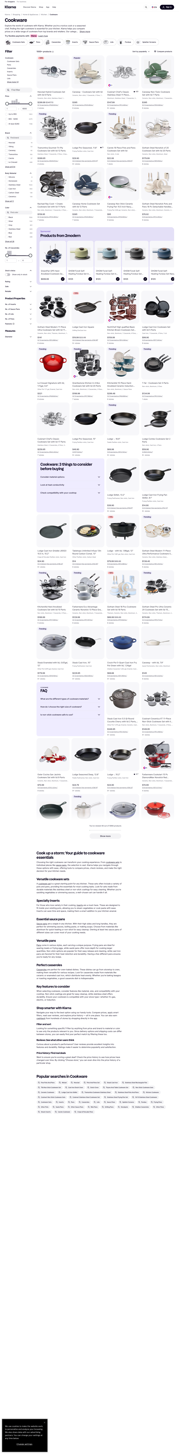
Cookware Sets (13, 61)
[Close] (44, 1422)
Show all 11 (9, 201)
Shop (41, 7)
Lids (8, 78)
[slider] (7, 103)
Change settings (24, 1444)
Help (54, 7)
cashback (41, 1018)
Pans (9, 65)
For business (21, 2)
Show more (85, 31)
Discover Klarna (29, 7)
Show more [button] (105, 836)
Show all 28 (9, 241)
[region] (25, 1435)
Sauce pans (42, 923)
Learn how (43, 36)
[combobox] (141, 51)
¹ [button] (48, 105)
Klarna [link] (7, 15)
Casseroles (11, 68)
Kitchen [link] (44, 15)
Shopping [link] (16, 15)
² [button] (85, 161)
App (47, 7)
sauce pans (61, 865)
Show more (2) (13, 82)
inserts (80, 905)
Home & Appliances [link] (30, 15)
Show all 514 (10, 167)
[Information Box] (53, 51)
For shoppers (10, 2)
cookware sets (112, 862)
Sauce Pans (11, 75)
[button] (154, 7)
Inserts (10, 72)
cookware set (44, 883)
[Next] (168, 261)
